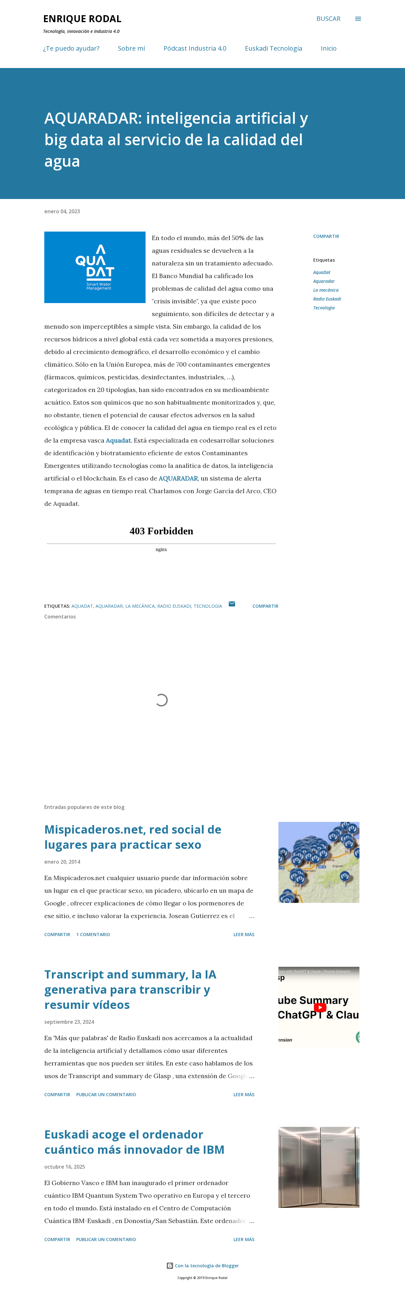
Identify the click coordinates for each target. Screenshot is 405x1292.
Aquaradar (324, 281)
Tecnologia (324, 308)
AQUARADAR (178, 478)
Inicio (329, 48)
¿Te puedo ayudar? (71, 48)
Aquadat (118, 440)
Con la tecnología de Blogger (206, 1266)
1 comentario (93, 934)
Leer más (244, 934)
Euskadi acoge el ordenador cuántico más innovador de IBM (134, 1142)
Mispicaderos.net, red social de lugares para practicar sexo (132, 837)
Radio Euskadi (327, 299)
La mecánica (326, 290)
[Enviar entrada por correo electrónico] (232, 606)
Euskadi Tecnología (273, 48)
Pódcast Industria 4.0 (195, 48)
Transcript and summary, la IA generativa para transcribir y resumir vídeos (130, 989)
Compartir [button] (326, 236)
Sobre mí (131, 48)
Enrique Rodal (82, 18)
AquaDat (321, 272)
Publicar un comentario (106, 1094)
